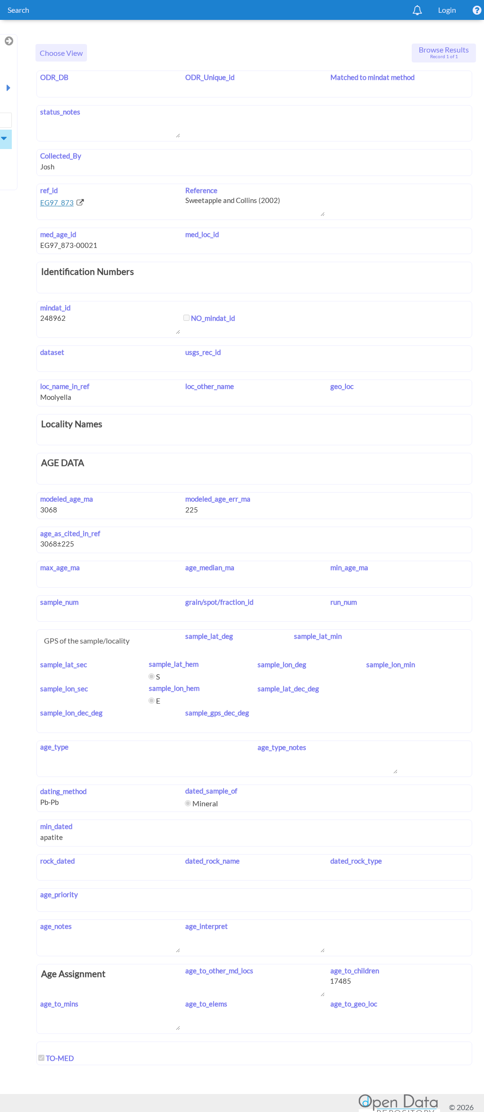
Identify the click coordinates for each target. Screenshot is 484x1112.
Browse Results (444, 52)
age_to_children (354, 970)
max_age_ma (60, 567)
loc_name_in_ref (64, 386)
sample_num (59, 602)
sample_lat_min (318, 636)
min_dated (56, 826)
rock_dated (57, 860)
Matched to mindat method (372, 77)
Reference (201, 190)
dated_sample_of (211, 790)
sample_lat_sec (63, 664)
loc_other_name (209, 386)
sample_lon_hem (174, 688)
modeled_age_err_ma (218, 498)
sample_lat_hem (174, 664)
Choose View (61, 52)
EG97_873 (57, 202)
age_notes (56, 926)
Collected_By (60, 155)
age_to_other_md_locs (219, 970)
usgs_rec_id (203, 352)
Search (18, 9)
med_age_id (58, 234)
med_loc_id (202, 234)
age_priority (59, 894)
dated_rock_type (355, 860)
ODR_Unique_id (209, 77)
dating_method (63, 791)
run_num (343, 602)
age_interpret (206, 926)
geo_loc (341, 386)
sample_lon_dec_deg (71, 712)
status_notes (60, 111)
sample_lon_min (390, 664)
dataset (52, 352)
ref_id (49, 190)
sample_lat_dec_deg (288, 688)
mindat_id (55, 307)
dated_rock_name (212, 860)
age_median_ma (209, 567)
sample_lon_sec (64, 688)
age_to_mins (59, 1003)
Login (447, 9)
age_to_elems (206, 1003)
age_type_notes (282, 747)
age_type (54, 746)
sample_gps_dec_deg (217, 712)
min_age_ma (349, 567)
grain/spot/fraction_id (219, 602)
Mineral (204, 803)
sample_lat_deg (209, 636)
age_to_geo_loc (353, 1003)
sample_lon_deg (282, 664)
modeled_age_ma (66, 498)
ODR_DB (54, 77)
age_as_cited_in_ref (70, 533)
